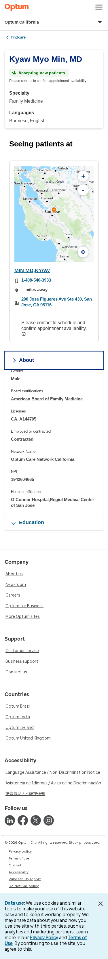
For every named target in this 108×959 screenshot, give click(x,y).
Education (31, 522)
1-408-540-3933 (36, 280)
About (26, 360)
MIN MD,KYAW (32, 270)
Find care (18, 37)
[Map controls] (83, 252)
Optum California (22, 22)
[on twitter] (36, 820)
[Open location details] (54, 210)
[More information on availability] (24, 334)
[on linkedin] (10, 820)
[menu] (99, 7)
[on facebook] (23, 820)
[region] (54, 441)
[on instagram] (48, 820)
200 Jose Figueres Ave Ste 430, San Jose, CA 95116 (56, 302)
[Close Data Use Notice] (100, 903)
